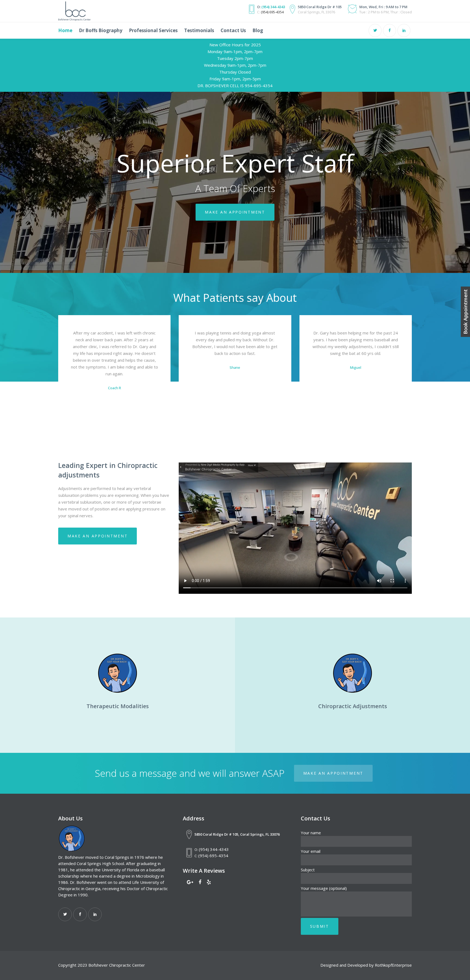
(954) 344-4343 (273, 6)
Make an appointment (235, 212)
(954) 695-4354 (272, 12)
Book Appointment (465, 311)
